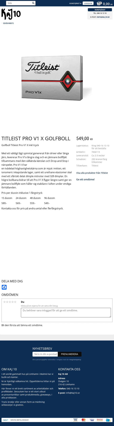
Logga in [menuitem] (88, 3)
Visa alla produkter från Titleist (92, 172)
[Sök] (33, 3)
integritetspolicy (75, 359)
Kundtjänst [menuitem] (74, 3)
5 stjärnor (15, 302)
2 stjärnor (7, 302)
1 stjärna (4, 302)
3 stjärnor (9, 302)
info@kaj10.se (103, 17)
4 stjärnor (12, 302)
